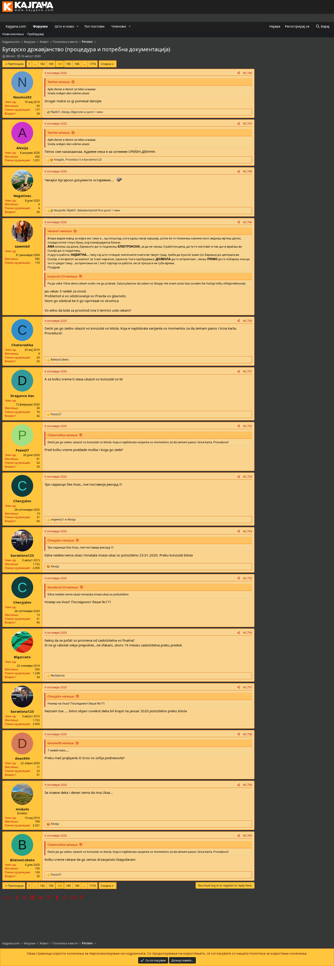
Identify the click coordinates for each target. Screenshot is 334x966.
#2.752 (247, 426)
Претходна (15, 64)
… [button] (35, 64)
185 (68, 64)
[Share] (239, 73)
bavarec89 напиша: (60, 743)
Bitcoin (10, 56)
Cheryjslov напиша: (60, 540)
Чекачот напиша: (59, 231)
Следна (106, 64)
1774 (92, 64)
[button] (78, 26)
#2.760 (247, 836)
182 (42, 64)
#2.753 (247, 477)
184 (59, 64)
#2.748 (247, 171)
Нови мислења (13, 34)
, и (78, 159)
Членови (118, 26)
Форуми (40, 26)
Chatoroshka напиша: (62, 435)
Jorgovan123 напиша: (62, 276)
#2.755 (247, 578)
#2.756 (247, 633)
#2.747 (247, 124)
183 (51, 64)
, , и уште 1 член (77, 112)
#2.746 (247, 73)
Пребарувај (35, 34)
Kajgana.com (16, 26)
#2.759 (247, 785)
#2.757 (247, 687)
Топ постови (94, 26)
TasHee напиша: (58, 82)
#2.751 (247, 371)
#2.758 (247, 734)
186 (77, 64)
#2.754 (247, 531)
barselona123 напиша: (62, 587)
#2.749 (247, 222)
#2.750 (247, 321)
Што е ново (64, 26)
